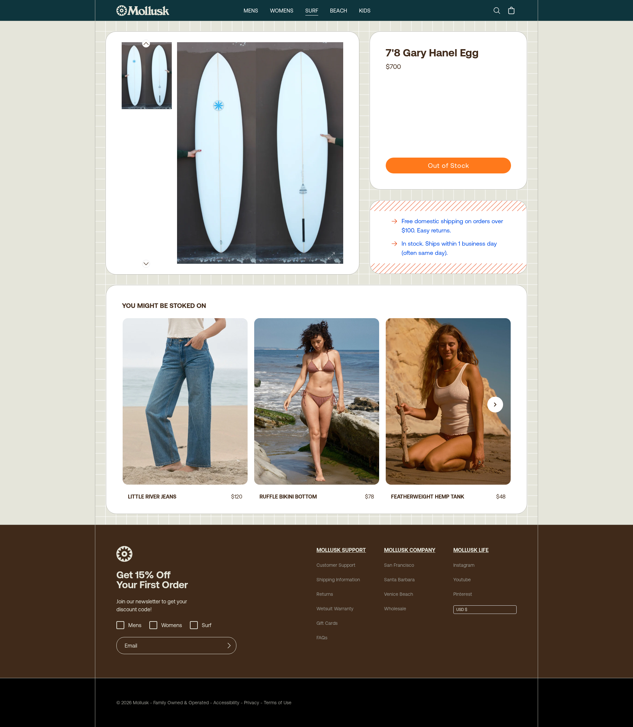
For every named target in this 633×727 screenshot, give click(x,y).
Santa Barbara (399, 579)
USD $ (461, 609)
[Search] (499, 11)
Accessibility (224, 702)
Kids (365, 11)
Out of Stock (448, 165)
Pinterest (462, 594)
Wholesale (395, 608)
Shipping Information (338, 579)
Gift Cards (327, 623)
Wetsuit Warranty (334, 608)
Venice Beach (398, 594)
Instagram (463, 565)
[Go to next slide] (495, 404)
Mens (251, 11)
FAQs (321, 637)
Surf (311, 11)
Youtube (462, 579)
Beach (338, 11)
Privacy (251, 702)
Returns (324, 594)
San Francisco (399, 565)
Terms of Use (277, 702)
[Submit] (229, 646)
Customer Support (335, 565)
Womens (281, 11)
